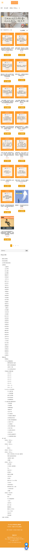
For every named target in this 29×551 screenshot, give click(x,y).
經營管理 (6, 320)
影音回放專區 (5, 260)
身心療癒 (6, 271)
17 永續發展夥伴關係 (11, 436)
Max (8, 468)
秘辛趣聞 (6, 310)
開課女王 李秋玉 (10, 509)
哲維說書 (9, 515)
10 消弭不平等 (10, 422)
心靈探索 (6, 266)
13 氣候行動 (9, 428)
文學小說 (6, 279)
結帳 (21, 529)
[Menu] (2, 2)
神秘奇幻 (6, 285)
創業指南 (6, 322)
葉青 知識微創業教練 (11, 456)
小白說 (8, 500)
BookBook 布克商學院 (9, 389)
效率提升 (6, 353)
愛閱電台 (6, 359)
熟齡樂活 (6, 303)
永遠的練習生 (10, 484)
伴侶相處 (6, 297)
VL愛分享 (9, 476)
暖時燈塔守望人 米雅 (11, 486)
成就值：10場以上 (8, 462)
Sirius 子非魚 (10, 511)
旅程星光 (9, 472)
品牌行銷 (6, 336)
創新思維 (6, 326)
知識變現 (6, 324)
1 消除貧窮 (9, 403)
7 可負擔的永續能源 (11, 415)
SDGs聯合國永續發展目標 (10, 401)
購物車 (18, 529)
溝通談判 (6, 344)
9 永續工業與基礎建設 (12, 419)
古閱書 (8, 460)
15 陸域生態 (9, 432)
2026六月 (9, 375)
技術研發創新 (10, 397)
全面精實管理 (10, 399)
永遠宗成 (9, 502)
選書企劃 (4, 357)
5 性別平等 (9, 411)
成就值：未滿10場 (8, 492)
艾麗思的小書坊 (10, 458)
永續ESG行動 (10, 367)
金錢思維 (6, 289)
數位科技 (6, 316)
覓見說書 (9, 464)
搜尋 (27, 250)
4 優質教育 (9, 409)
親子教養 (6, 299)
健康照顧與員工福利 (11, 363)
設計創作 (6, 283)
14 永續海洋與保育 (11, 430)
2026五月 (9, 373)
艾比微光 (9, 482)
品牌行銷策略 (10, 395)
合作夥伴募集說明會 (6, 263)
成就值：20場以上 (8, 452)
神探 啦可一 (9, 470)
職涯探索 (6, 334)
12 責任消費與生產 (11, 426)
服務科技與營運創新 (11, 365)
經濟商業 (6, 318)
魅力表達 (6, 342)
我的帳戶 (10, 529)
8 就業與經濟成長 (11, 417)
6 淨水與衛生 (10, 413)
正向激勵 (6, 273)
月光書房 (9, 442)
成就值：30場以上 (8, 450)
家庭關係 (6, 301)
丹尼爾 (8, 478)
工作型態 (6, 340)
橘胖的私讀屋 (10, 474)
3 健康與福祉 (10, 407)
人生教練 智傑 (10, 488)
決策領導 (6, 328)
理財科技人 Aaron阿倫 (12, 480)
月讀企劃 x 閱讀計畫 (9, 371)
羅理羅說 (9, 507)
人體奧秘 (6, 308)
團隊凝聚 (6, 330)
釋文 (8, 496)
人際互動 (6, 293)
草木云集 (9, 505)
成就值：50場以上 (8, 440)
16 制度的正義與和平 (11, 434)
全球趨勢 (6, 314)
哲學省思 (6, 277)
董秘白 (8, 448)
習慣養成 (6, 347)
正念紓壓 (6, 268)
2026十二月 (9, 387)
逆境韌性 (6, 355)
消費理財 (6, 291)
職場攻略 (6, 332)
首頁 (2, 8)
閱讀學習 (6, 351)
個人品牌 (6, 8)
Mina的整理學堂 (10, 498)
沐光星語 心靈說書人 (11, 466)
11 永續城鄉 (9, 424)
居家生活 (6, 281)
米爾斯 (8, 490)
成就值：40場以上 (13, 8)
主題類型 (4, 265)
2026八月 (9, 379)
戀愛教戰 (6, 295)
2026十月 (9, 383)
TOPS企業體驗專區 (9, 361)
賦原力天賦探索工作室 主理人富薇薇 (15, 454)
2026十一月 (9, 385)
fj (7, 446)
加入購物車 (7, 55)
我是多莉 (9, 513)
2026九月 (9, 381)
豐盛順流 (6, 275)
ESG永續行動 (10, 391)
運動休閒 (6, 287)
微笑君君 (9, 494)
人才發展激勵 (10, 393)
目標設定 (6, 349)
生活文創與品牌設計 (11, 369)
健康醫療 (6, 305)
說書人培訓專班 (5, 517)
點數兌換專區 (5, 258)
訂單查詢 (15, 529)
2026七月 (9, 377)
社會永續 (6, 312)
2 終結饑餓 (9, 405)
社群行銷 (6, 338)
